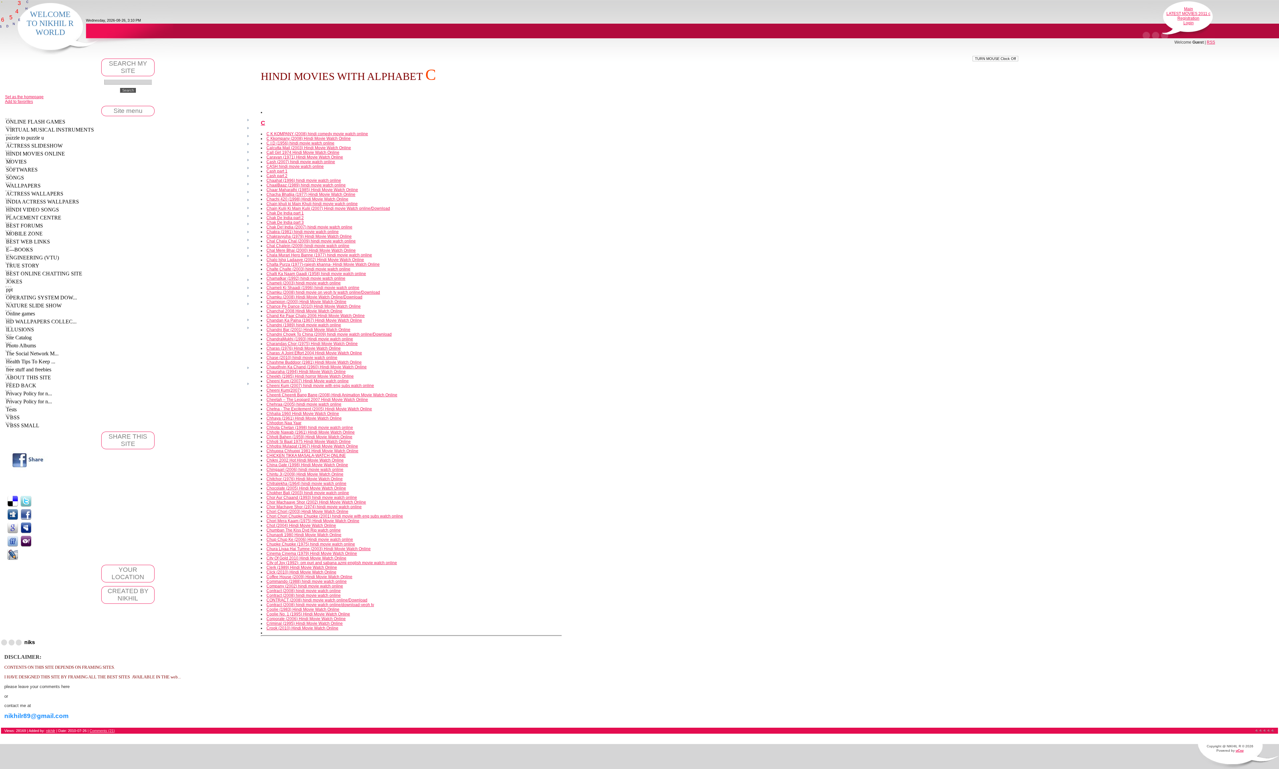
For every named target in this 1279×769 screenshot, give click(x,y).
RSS (1211, 42)
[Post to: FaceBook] (26, 514)
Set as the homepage (24, 97)
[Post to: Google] (12, 527)
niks (29, 642)
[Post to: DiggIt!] (12, 514)
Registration (1188, 18)
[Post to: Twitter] (26, 501)
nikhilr (50, 731)
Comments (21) (102, 731)
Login (1188, 23)
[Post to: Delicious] (12, 501)
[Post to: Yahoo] (26, 541)
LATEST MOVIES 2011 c (1188, 13)
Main (1188, 9)
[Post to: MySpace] (26, 527)
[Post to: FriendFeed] (12, 541)
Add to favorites (19, 101)
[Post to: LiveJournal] (12, 554)
